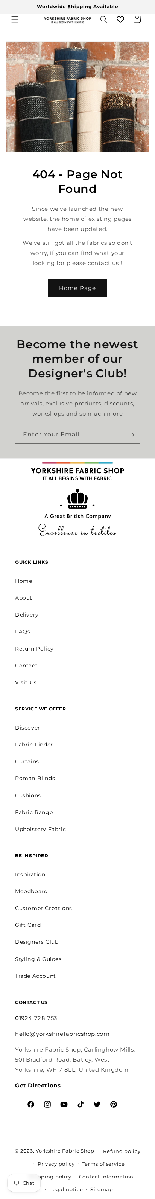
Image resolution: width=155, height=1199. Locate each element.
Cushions (28, 795)
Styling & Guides (38, 959)
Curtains (27, 761)
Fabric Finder (34, 744)
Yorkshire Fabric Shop (65, 1150)
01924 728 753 (36, 1018)
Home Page (77, 288)
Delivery (27, 614)
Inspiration (30, 874)
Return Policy (34, 648)
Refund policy (121, 1151)
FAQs (22, 631)
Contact (26, 665)
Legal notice (66, 1189)
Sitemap (101, 1189)
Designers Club (36, 941)
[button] (15, 19)
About (23, 597)
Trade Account (35, 976)
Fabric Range (34, 812)
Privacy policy (56, 1164)
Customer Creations (43, 908)
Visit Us (26, 682)
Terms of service (103, 1164)
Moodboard (31, 891)
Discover (27, 727)
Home (23, 581)
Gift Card (28, 925)
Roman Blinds (35, 778)
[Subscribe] (131, 435)
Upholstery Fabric (40, 829)
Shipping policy (50, 1177)
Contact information (106, 1177)
